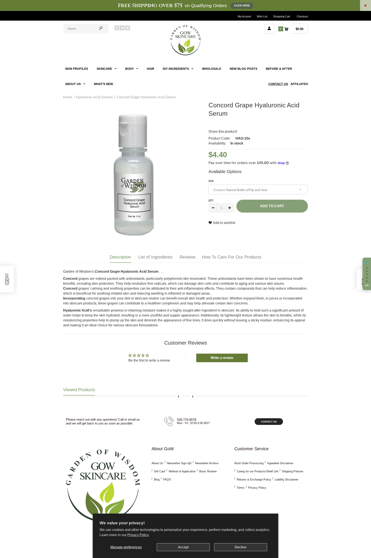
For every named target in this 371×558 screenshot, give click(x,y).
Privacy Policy (138, 535)
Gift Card (159, 471)
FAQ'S (167, 479)
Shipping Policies (292, 471)
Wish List (262, 16)
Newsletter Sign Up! (179, 463)
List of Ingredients (155, 257)
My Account (244, 16)
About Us (157, 463)
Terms (241, 487)
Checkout (302, 16)
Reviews (188, 257)
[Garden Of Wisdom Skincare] (185, 55)
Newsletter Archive (206, 463)
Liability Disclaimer (286, 479)
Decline (240, 547)
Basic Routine (208, 471)
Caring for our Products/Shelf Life (257, 471)
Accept (183, 547)
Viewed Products (79, 389)
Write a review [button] (222, 358)
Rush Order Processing (248, 463)
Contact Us (269, 421)
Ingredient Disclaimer (280, 463)
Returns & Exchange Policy (254, 479)
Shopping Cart (281, 16)
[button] (366, 274)
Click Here (242, 5)
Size (211, 181)
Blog (157, 479)
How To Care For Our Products (231, 257)
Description (120, 257)
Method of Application (182, 471)
